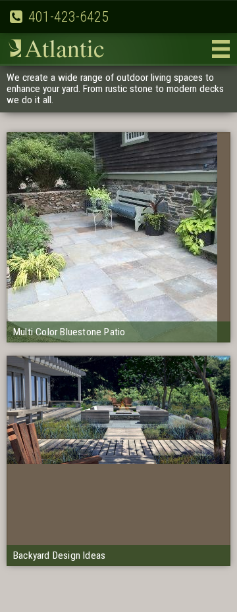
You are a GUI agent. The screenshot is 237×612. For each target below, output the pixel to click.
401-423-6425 (68, 17)
